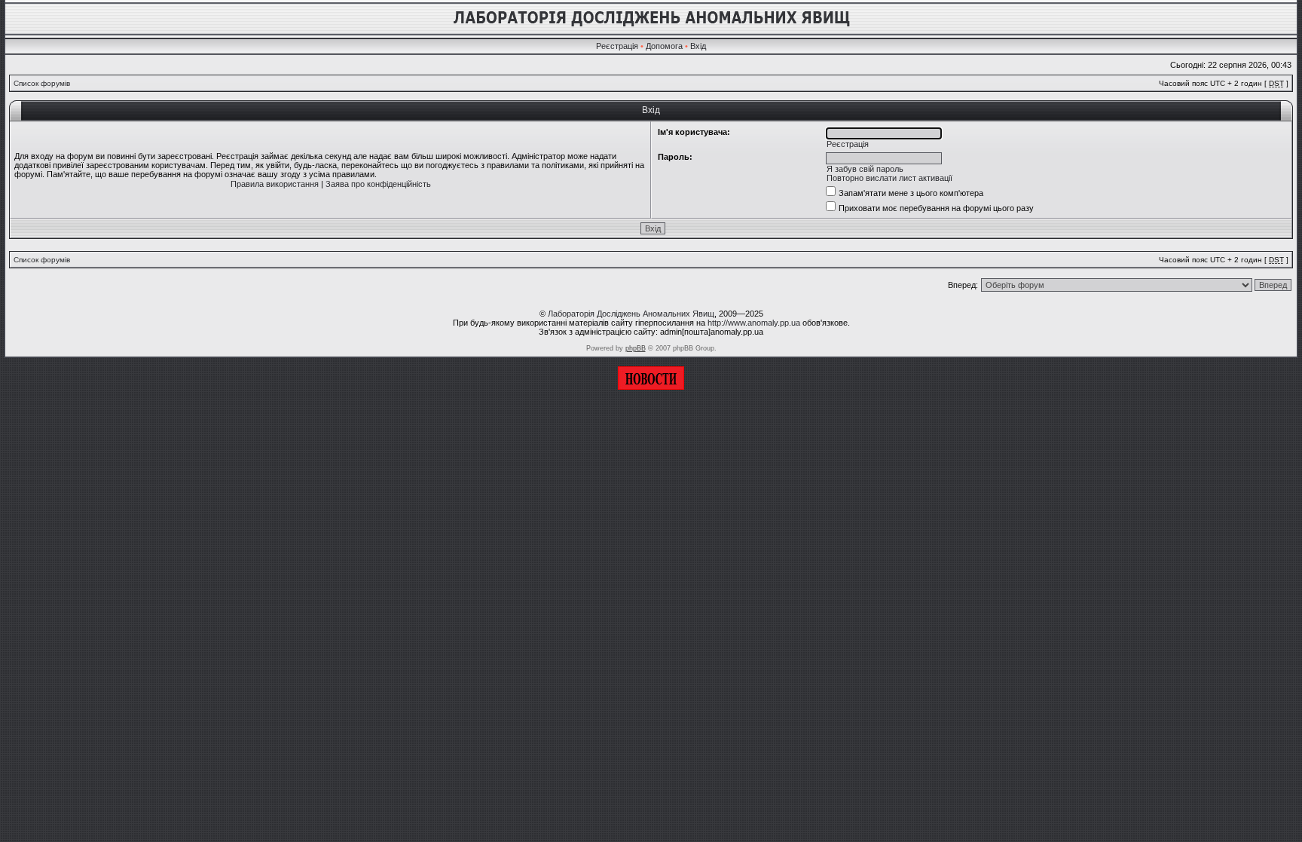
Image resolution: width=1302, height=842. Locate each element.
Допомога (664, 46)
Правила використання (275, 183)
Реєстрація (617, 46)
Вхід (698, 46)
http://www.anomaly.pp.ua (754, 322)
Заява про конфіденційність (378, 183)
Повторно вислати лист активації (889, 177)
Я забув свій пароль (865, 168)
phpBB (635, 348)
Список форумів (42, 83)
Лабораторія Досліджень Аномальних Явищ (631, 313)
